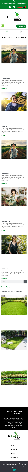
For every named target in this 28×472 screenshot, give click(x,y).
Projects (13, 453)
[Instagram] (13, 7)
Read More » (4, 88)
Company (13, 457)
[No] (26, 466)
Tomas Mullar (5, 173)
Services (13, 449)
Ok (14, 469)
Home (12, 445)
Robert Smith (5, 78)
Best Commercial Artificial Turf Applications (11, 291)
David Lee (4, 126)
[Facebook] (10, 7)
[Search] (25, 281)
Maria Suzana (5, 221)
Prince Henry (5, 269)
